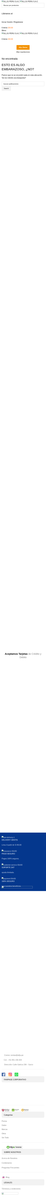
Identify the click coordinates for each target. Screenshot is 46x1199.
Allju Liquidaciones (23, 52)
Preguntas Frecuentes (10, 1168)
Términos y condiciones (11, 1189)
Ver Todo (5, 1138)
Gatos (4, 1125)
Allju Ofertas (23, 47)
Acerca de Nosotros (9, 1158)
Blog (7, 1177)
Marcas (4, 1129)
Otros (4, 1133)
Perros (4, 1121)
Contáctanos (7, 1163)
